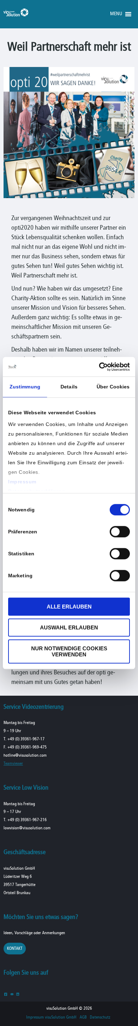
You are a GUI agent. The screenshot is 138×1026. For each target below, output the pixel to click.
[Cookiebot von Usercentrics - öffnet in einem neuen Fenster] (99, 366)
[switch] (120, 531)
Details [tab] (69, 386)
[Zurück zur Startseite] (16, 15)
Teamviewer (13, 763)
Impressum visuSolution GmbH (51, 1017)
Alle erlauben (69, 607)
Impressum (22, 481)
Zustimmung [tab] (25, 386)
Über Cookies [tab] (113, 386)
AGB (83, 1017)
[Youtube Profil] (12, 993)
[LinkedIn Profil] (18, 993)
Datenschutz (100, 1017)
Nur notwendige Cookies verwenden (69, 651)
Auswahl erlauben (69, 627)
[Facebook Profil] (6, 993)
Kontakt (14, 948)
